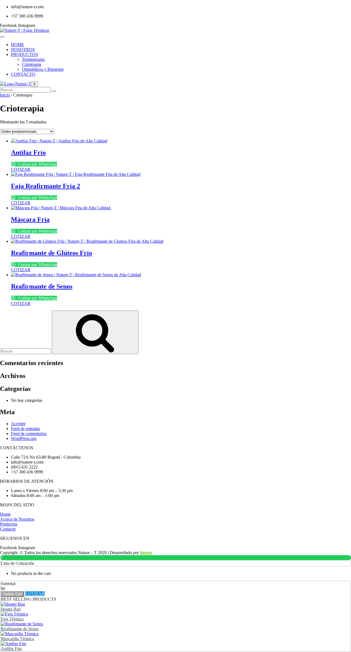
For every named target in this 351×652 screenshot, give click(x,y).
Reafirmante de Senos (20, 628)
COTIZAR (35, 593)
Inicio (5, 95)
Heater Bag (11, 609)
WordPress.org (23, 438)
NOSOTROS (23, 49)
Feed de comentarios (29, 433)
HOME (17, 44)
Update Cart (12, 594)
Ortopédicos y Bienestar (43, 69)
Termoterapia (33, 59)
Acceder (18, 423)
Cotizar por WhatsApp (37, 164)
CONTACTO (23, 74)
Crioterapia (31, 64)
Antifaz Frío (11, 648)
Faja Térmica (12, 619)
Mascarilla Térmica (17, 638)
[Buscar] (54, 91)
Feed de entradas (25, 428)
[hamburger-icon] (2, 37)
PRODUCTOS (24, 54)
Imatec (146, 552)
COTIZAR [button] (20, 169)
